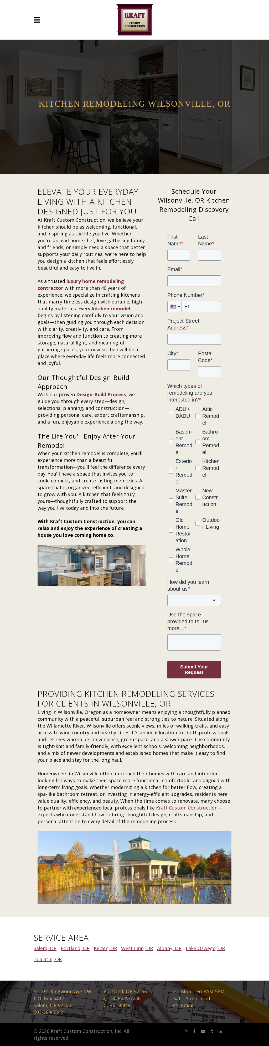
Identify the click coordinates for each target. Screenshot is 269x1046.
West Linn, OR (137, 948)
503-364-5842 (48, 1012)
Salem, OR (45, 948)
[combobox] (194, 600)
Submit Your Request (194, 669)
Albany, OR (169, 948)
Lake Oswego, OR (205, 948)
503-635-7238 (126, 998)
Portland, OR (75, 948)
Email (187, 1005)
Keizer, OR (105, 948)
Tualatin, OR (48, 959)
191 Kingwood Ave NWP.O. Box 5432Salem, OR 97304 (62, 998)
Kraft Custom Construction (187, 808)
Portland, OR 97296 (125, 991)
